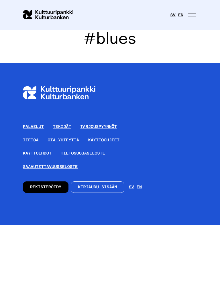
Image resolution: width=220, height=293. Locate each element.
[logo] (51, 15)
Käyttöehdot (37, 153)
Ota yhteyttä (63, 140)
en (180, 15)
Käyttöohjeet (103, 140)
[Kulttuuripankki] (59, 109)
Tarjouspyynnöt (98, 126)
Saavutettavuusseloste (50, 167)
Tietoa (31, 140)
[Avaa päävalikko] (192, 15)
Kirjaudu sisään (97, 187)
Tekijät (62, 126)
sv (173, 15)
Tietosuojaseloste (83, 153)
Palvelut (33, 126)
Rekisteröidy (45, 187)
